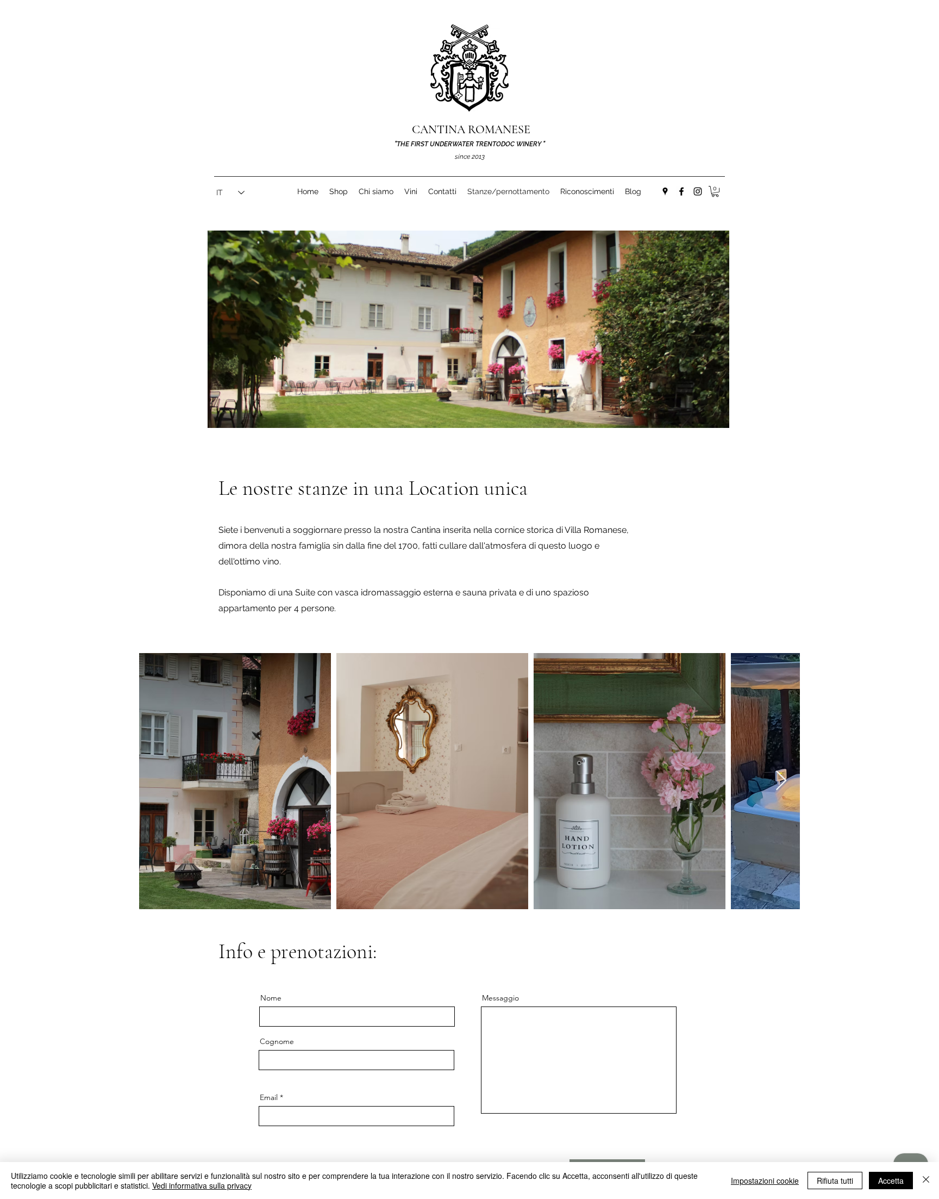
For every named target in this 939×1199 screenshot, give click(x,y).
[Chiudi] (925, 1180)
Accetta (891, 1180)
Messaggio (500, 998)
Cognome (277, 1041)
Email (269, 1097)
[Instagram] (697, 191)
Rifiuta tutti (835, 1180)
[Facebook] (681, 191)
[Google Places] (665, 191)
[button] (715, 191)
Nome (270, 998)
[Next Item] (781, 781)
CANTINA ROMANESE (471, 129)
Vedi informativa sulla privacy (202, 1185)
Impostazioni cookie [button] (765, 1180)
